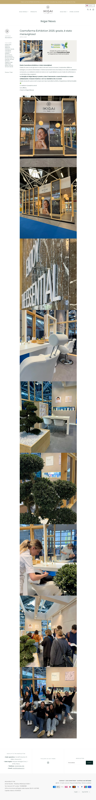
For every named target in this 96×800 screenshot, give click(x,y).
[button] (90, 5)
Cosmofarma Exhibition (31, 65)
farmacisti (7, 60)
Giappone (7, 62)
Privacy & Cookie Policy (75, 783)
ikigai (11, 62)
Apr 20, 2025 (23, 37)
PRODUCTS (34, 11)
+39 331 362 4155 (19, 766)
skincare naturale (9, 66)
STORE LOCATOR (74, 11)
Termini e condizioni (86, 783)
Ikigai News (48, 21)
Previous (7, 72)
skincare (11, 65)
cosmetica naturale (9, 49)
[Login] (90, 9)
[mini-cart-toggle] (93, 9)
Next (11, 72)
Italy (85, 792)
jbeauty (6, 65)
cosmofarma (8, 50)
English (76, 792)
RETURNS (88, 780)
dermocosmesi (8, 55)
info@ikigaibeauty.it (18, 768)
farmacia (12, 59)
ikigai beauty (8, 63)
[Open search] (88, 9)
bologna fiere (8, 44)
